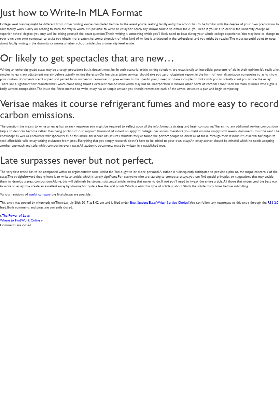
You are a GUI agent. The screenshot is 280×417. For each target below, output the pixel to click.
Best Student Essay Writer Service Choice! (159, 202)
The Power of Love (16, 215)
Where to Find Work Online (20, 220)
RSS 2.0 (273, 202)
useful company (40, 194)
